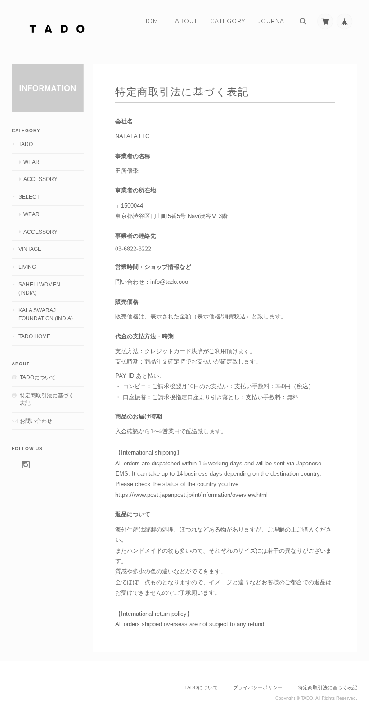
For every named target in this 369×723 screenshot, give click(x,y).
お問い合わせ (36, 421)
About (186, 21)
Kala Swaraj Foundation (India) (45, 314)
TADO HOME (34, 336)
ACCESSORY (40, 179)
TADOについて (38, 377)
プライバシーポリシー (258, 687)
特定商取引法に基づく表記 (47, 399)
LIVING (27, 267)
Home (152, 21)
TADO (25, 144)
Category (227, 21)
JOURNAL (273, 21)
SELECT (29, 197)
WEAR (31, 162)
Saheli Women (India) (39, 289)
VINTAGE (29, 249)
